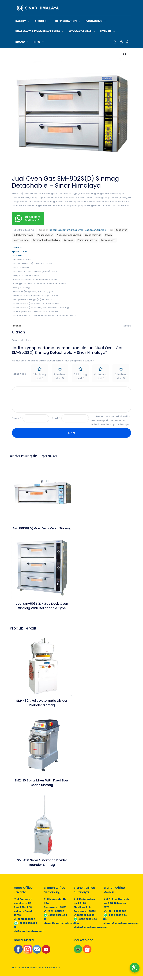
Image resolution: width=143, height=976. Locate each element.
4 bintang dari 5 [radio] (100, 376)
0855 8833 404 (28, 923)
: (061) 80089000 (116, 911)
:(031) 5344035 (85, 915)
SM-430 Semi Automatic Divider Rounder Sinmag (42, 862)
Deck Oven (77, 230)
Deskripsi (17, 247)
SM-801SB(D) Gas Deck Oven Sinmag (42, 528)
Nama (16, 418)
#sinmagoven (107, 240)
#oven (108, 235)
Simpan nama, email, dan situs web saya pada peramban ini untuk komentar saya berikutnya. (110, 420)
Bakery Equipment (60, 230)
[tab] (71, 247)
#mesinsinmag (92, 235)
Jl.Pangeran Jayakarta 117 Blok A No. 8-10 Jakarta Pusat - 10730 (24, 907)
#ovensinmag (21, 240)
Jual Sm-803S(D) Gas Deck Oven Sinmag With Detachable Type (42, 605)
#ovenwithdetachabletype (46, 240)
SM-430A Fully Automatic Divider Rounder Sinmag (41, 702)
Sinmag (101, 230)
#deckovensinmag (23, 235)
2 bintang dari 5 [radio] (60, 376)
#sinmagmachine (87, 240)
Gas (87, 230)
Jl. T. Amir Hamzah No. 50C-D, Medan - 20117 (116, 903)
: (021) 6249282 (25, 919)
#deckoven (121, 230)
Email (56, 418)
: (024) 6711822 (55, 911)
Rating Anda (20, 374)
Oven (93, 230)
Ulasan (17, 255)
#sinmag (68, 240)
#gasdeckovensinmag (69, 235)
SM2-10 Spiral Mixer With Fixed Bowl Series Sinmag (41, 782)
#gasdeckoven (45, 235)
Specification (19, 251)
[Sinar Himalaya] (38, 8)
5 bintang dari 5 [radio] (120, 376)
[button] (125, 54)
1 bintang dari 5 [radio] (39, 376)
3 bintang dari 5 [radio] (80, 376)
